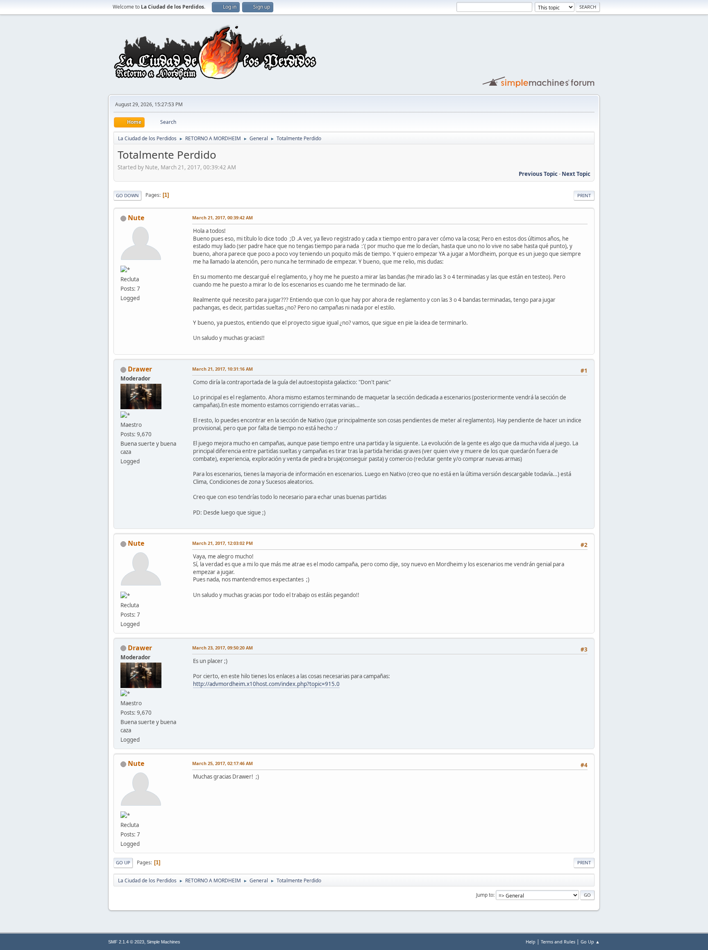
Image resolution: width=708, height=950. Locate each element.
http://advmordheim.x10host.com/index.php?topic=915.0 (266, 684)
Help (531, 942)
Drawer (140, 369)
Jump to (484, 894)
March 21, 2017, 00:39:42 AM (222, 217)
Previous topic (538, 174)
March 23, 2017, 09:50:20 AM (222, 648)
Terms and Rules (558, 942)
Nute (136, 217)
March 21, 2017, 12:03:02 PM (222, 543)
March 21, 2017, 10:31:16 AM (222, 369)
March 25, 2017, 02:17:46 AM (222, 763)
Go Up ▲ (590, 942)
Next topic (576, 174)
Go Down (127, 195)
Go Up (123, 862)
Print (584, 195)
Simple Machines (163, 941)
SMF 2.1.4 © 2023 (126, 941)
